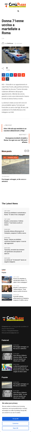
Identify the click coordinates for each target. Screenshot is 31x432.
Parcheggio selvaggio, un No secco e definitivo (21, 350)
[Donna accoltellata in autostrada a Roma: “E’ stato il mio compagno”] (7, 282)
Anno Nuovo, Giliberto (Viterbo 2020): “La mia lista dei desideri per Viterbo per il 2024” (15, 181)
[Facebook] (3, 75)
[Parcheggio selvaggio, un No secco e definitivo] (7, 350)
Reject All (15, 428)
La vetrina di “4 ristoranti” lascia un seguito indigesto (15, 263)
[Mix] (3, 79)
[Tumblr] (7, 79)
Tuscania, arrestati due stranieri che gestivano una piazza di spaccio (14, 254)
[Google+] (19, 75)
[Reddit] (23, 75)
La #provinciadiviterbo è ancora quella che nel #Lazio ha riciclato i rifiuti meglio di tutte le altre (21, 371)
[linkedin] (11, 75)
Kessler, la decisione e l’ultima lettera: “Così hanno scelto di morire (13, 225)
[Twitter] (7, 75)
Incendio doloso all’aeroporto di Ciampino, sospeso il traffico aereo (15, 234)
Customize (15, 423)
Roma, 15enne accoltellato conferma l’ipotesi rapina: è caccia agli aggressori (15, 244)
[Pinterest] (15, 75)
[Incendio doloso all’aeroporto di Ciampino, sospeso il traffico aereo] (7, 299)
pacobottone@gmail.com (11, 335)
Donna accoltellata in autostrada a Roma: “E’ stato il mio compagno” (15, 216)
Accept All (15, 419)
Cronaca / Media (8, 157)
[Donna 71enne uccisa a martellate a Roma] (15, 55)
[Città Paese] (15, 5)
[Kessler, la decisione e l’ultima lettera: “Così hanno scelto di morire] (7, 290)
